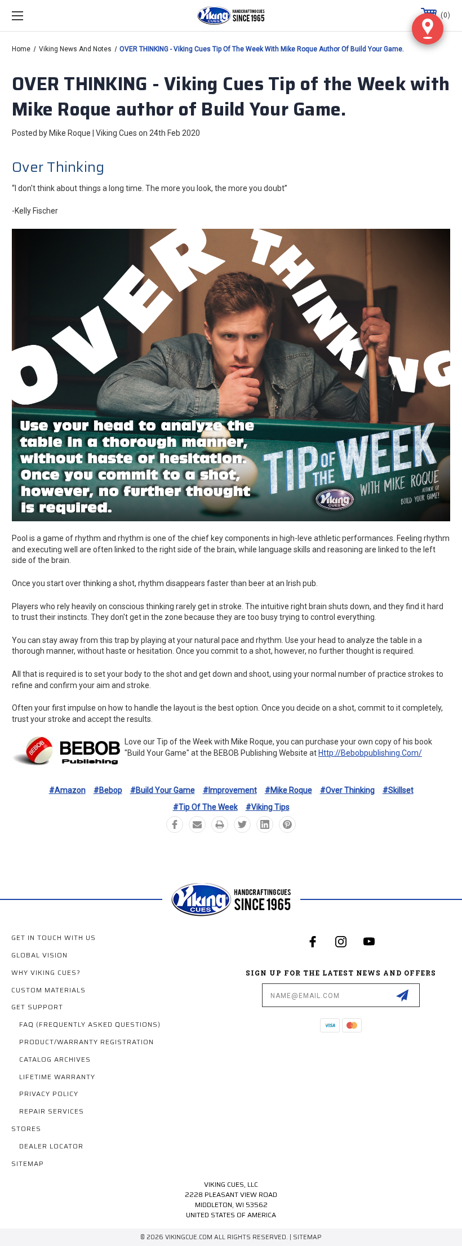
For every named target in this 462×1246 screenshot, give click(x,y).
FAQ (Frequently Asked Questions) (90, 1024)
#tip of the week (205, 807)
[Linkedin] (264, 824)
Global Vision (39, 955)
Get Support (37, 1006)
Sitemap (27, 1163)
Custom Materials (48, 990)
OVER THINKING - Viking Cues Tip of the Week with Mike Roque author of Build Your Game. (231, 96)
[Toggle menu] (56, 15)
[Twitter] (242, 824)
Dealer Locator (51, 1146)
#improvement (230, 790)
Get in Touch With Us (53, 937)
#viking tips (268, 807)
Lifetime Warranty (57, 1076)
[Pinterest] (287, 824)
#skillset (398, 790)
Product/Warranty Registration (86, 1041)
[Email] (197, 824)
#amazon (67, 790)
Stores (26, 1128)
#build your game (162, 790)
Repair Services (51, 1111)
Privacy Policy (48, 1093)
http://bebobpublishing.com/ (370, 752)
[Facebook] (174, 824)
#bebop (108, 790)
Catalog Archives (55, 1059)
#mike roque (288, 790)
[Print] (219, 824)
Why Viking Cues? (46, 972)
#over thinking (347, 790)
